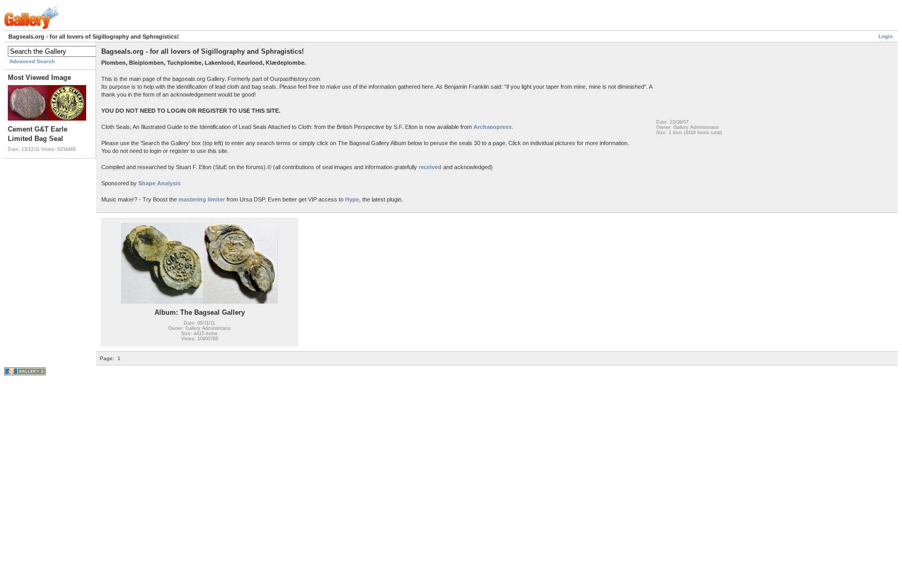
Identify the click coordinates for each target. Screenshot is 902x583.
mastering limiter (202, 199)
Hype (352, 199)
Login (886, 36)
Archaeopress (492, 127)
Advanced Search (32, 61)
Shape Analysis (159, 183)
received (430, 167)
